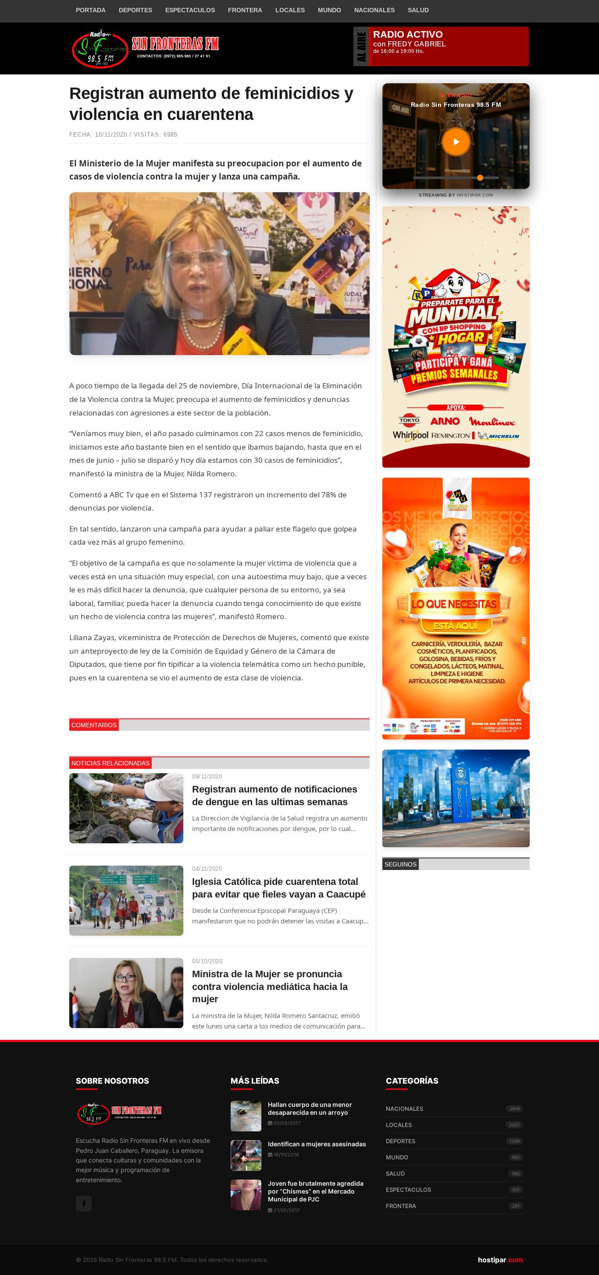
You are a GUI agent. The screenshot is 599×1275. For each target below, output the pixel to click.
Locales (290, 10)
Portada (91, 10)
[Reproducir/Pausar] (456, 142)
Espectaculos (190, 10)
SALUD (453, 1173)
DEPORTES (453, 1141)
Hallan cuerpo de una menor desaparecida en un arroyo (310, 1108)
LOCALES (453, 1124)
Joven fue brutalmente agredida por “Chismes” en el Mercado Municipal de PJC (316, 1191)
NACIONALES (453, 1108)
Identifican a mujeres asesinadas (317, 1144)
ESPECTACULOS (453, 1189)
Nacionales (374, 10)
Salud (418, 10)
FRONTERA (245, 10)
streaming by (456, 195)
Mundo (329, 10)
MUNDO (453, 1157)
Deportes (135, 10)
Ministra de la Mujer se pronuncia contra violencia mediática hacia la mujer (270, 986)
